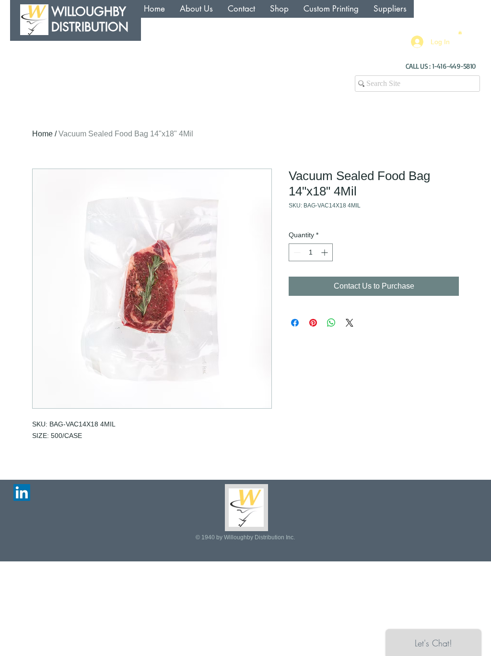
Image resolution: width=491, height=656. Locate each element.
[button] (460, 32)
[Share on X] (349, 322)
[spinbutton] (310, 252)
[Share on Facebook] (295, 322)
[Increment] (325, 252)
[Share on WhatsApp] (331, 322)
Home (42, 134)
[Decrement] (296, 252)
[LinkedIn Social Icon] (21, 492)
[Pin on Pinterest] (313, 322)
